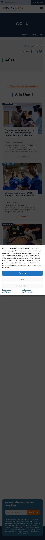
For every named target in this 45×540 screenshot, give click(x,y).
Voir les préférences (22, 286)
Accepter (22, 273)
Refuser (22, 279)
